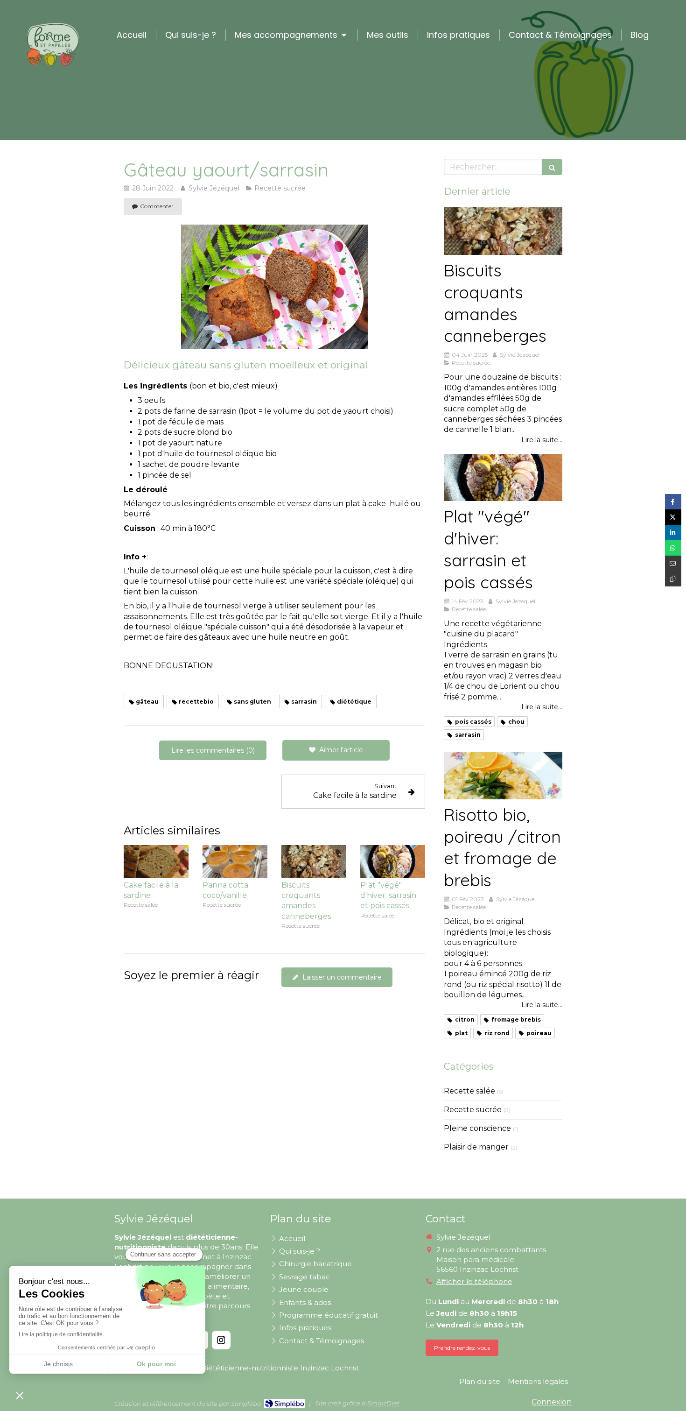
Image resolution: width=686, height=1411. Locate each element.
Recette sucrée (473, 1109)
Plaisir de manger (476, 1147)
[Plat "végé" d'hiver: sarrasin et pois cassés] (392, 861)
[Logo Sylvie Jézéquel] (52, 65)
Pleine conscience (477, 1128)
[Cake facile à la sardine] (156, 861)
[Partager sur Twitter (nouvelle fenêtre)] (673, 517)
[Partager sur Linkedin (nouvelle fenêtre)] (673, 532)
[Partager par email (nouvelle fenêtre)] (673, 563)
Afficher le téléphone (474, 1281)
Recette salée (469, 1090)
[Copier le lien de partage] (673, 578)
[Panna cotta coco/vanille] (235, 861)
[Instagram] (221, 1340)
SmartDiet (383, 1403)
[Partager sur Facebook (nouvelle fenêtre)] (673, 501)
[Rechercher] (552, 167)
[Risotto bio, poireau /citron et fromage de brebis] (503, 775)
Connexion (552, 1401)
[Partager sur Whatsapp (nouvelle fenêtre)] (673, 548)
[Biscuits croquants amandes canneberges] (313, 861)
